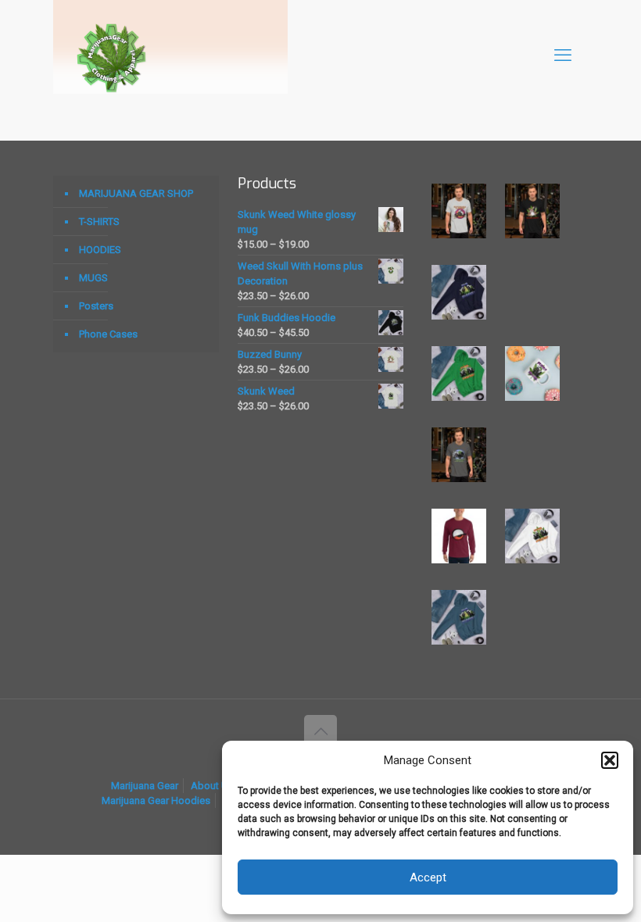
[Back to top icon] (320, 731)
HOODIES (100, 250)
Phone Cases (108, 334)
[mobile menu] (563, 55)
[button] (610, 760)
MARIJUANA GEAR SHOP (136, 193)
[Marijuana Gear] (112, 55)
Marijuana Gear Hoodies (156, 800)
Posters (96, 306)
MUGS (93, 278)
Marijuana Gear (144, 786)
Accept (428, 877)
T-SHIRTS (99, 221)
